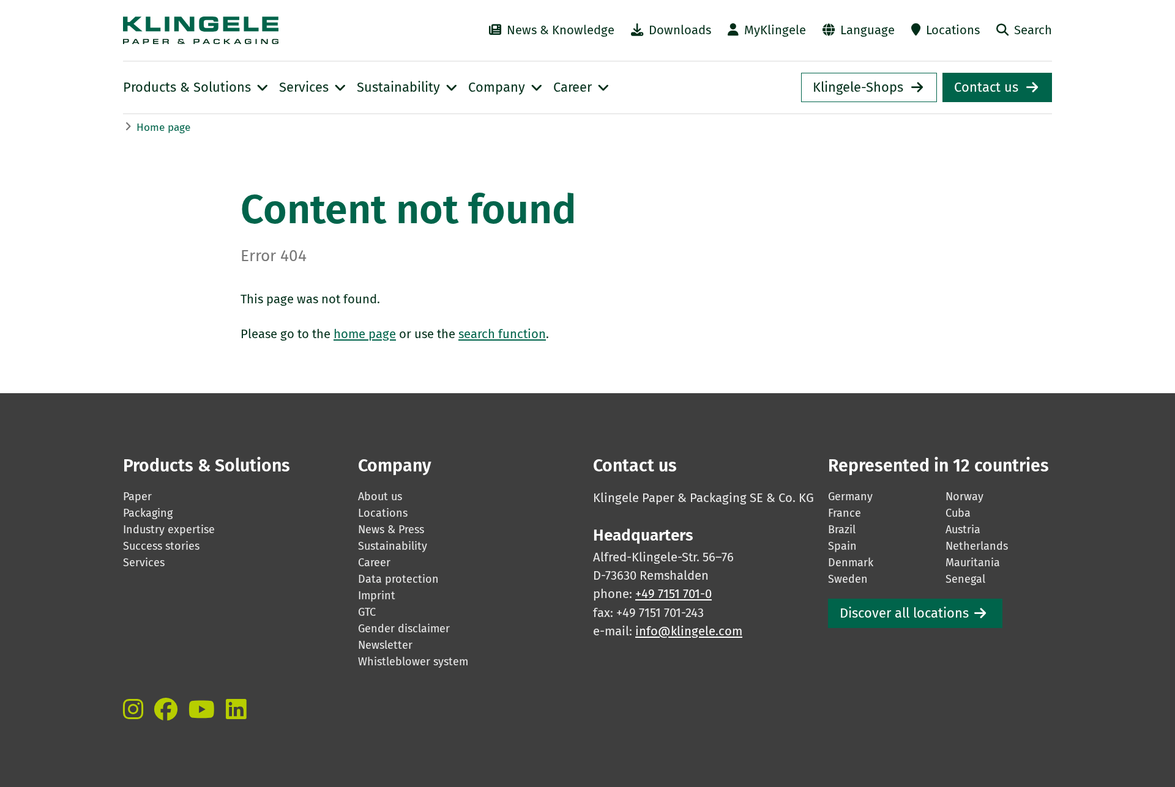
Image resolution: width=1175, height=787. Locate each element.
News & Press (391, 529)
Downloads (680, 30)
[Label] (133, 709)
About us (380, 496)
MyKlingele (775, 30)
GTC (367, 612)
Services (144, 562)
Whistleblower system (413, 661)
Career (374, 562)
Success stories (161, 546)
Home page (163, 127)
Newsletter (385, 645)
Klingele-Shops (858, 87)
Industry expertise (169, 529)
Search (1033, 30)
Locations (953, 30)
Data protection (398, 579)
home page (365, 334)
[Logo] (264, 30)
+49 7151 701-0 (673, 593)
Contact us (986, 87)
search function (502, 334)
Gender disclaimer (404, 628)
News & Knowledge (560, 30)
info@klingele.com (688, 631)
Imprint (376, 595)
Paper (137, 496)
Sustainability (392, 546)
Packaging (148, 513)
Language (867, 30)
